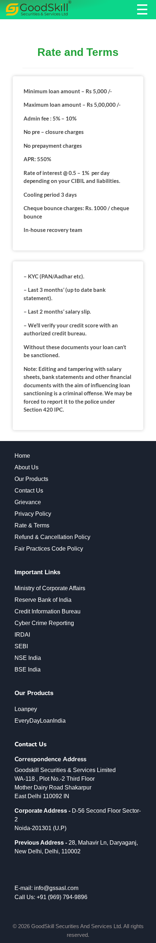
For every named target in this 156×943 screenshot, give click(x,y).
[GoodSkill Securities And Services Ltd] (38, 8)
